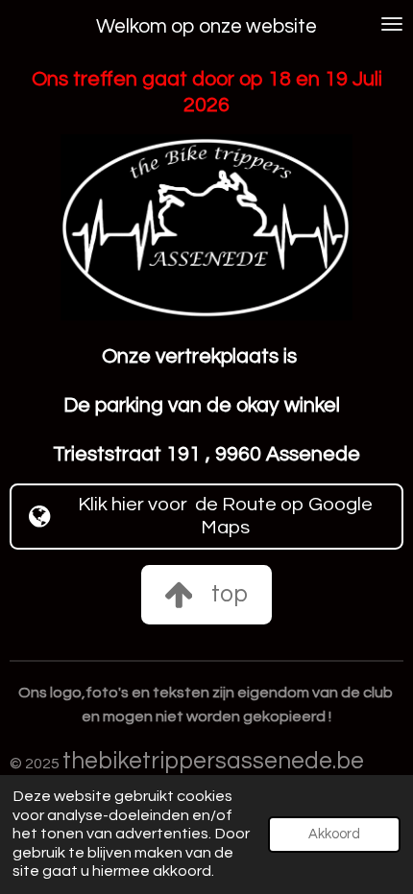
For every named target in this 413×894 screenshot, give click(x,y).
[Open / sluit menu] (392, 24)
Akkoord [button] (334, 834)
